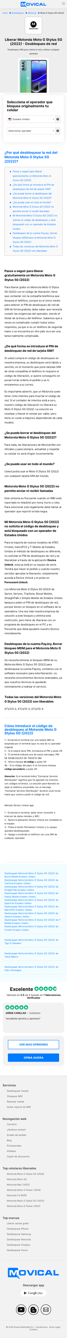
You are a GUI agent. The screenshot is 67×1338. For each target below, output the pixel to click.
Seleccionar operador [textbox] (19, 130)
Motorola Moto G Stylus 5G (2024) (25, 1173)
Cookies (33, 1329)
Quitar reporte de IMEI (19, 1107)
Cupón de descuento (18, 1156)
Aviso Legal (54, 1327)
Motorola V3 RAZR (16, 1195)
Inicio (5, 13)
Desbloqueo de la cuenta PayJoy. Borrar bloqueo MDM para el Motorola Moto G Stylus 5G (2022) (35, 237)
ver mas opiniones (33, 1044)
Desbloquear (18, 13)
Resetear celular (15, 1101)
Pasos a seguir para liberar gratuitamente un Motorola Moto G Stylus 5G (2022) (32, 176)
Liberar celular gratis (18, 1223)
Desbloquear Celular (18, 1090)
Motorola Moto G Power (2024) (24, 1190)
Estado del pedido (16, 1135)
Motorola (32, 13)
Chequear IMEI (15, 1096)
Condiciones (42, 1327)
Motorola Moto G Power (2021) (23, 1206)
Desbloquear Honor (17, 1250)
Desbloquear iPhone (18, 1228)
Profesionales (14, 1145)
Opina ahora (33, 1057)
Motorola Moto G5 (17, 1179)
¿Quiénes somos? (16, 1129)
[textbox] (31, 119)
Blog (9, 1140)
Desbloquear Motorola (19, 1239)
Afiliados (11, 1151)
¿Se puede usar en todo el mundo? (32, 202)
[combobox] (31, 119)
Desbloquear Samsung (19, 1234)
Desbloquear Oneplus (18, 1244)
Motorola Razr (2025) (18, 1184)
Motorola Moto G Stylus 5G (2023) (25, 1200)
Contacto (12, 1124)
